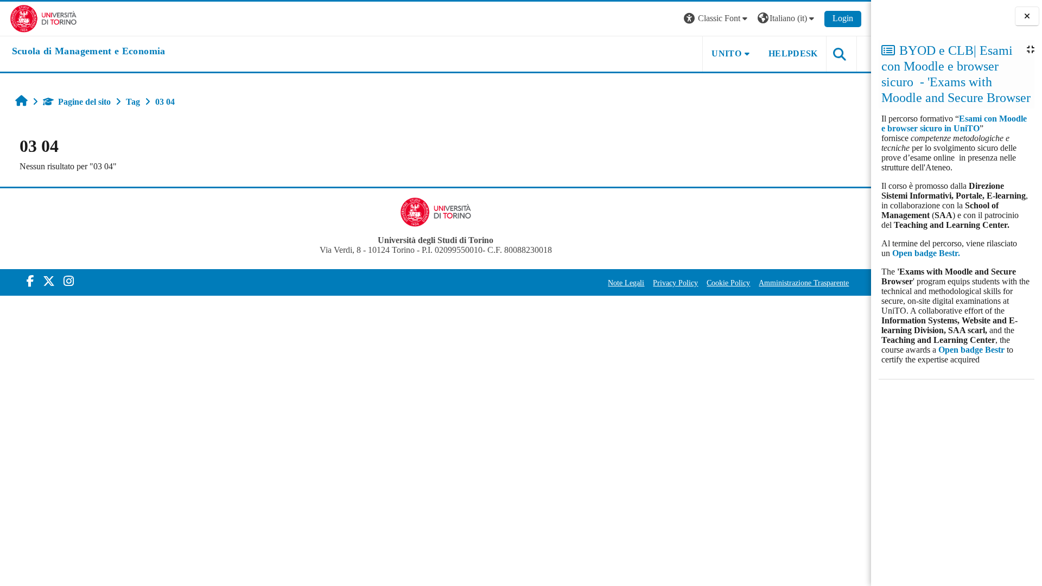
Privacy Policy (675, 282)
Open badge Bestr (971, 349)
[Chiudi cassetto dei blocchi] (1027, 17)
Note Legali (626, 282)
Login (843, 18)
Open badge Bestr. (926, 253)
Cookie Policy (728, 282)
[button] (717, 18)
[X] (49, 281)
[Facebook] (30, 281)
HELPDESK (793, 53)
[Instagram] (68, 281)
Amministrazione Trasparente (804, 282)
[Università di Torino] (44, 17)
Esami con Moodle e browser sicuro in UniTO (954, 123)
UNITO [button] (726, 53)
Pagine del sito (84, 101)
